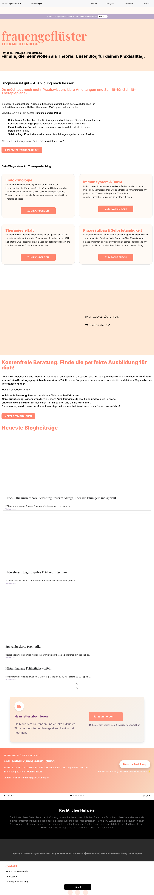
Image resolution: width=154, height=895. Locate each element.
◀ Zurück (9, 795)
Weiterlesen (10, 509)
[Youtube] (80, 846)
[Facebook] (70, 892)
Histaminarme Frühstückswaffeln (28, 668)
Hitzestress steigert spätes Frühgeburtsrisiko (36, 572)
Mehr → (102, 16)
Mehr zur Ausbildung (134, 764)
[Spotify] (85, 846)
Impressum (79, 853)
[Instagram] (74, 846)
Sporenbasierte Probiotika (23, 646)
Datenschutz (92, 853)
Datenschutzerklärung (17, 881)
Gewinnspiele (135, 853)
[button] (152, 9)
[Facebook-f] (68, 846)
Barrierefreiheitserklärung (114, 853)
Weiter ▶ (145, 795)
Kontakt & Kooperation (17, 871)
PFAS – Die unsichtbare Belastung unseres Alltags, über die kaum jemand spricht (60, 498)
